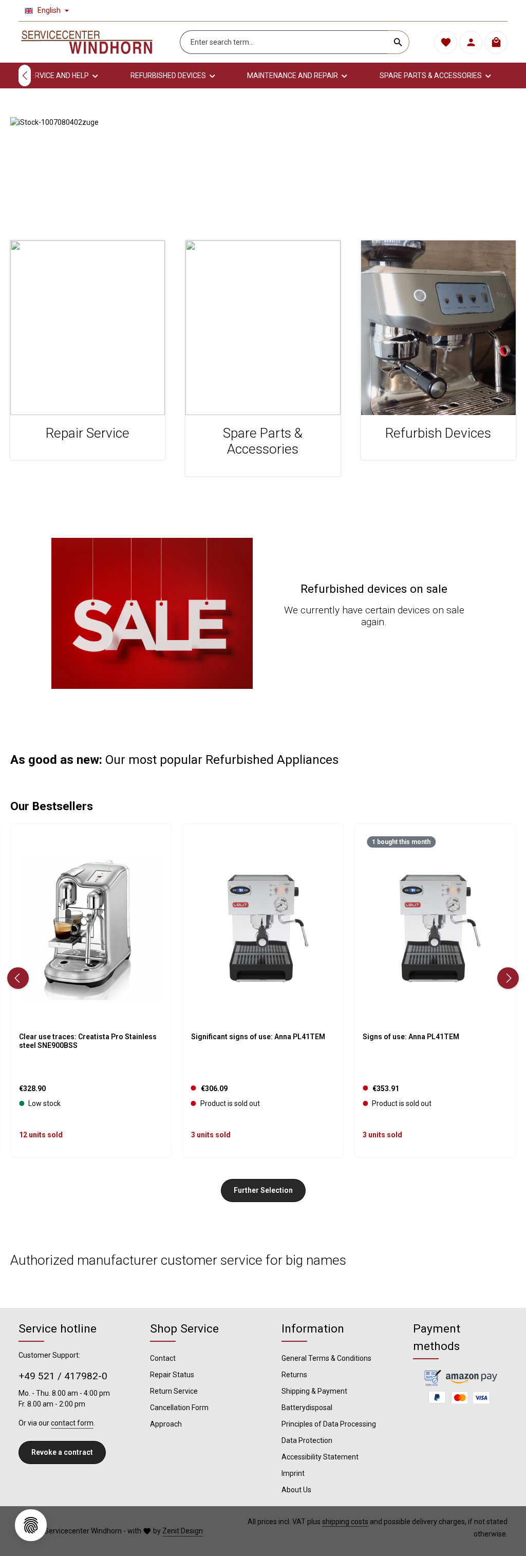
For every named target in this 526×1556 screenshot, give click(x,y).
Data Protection (306, 1440)
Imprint (293, 1473)
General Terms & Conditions (326, 1358)
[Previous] (24, 75)
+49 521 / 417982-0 (62, 1376)
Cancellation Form (179, 1407)
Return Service (174, 1391)
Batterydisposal (306, 1407)
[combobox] (284, 42)
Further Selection (263, 1190)
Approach (166, 1424)
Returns (294, 1375)
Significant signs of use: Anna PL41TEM (258, 1037)
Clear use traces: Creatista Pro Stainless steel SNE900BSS (88, 1041)
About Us (296, 1490)
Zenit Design (182, 1531)
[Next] (508, 978)
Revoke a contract (62, 1452)
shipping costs (345, 1521)
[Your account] (470, 42)
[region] (263, 168)
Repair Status (172, 1375)
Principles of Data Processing (328, 1424)
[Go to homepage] (86, 42)
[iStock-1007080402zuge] (263, 168)
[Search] (398, 42)
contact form (72, 1423)
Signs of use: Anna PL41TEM (411, 1037)
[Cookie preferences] (30, 1525)
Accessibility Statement (320, 1457)
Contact (163, 1358)
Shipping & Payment (314, 1391)
